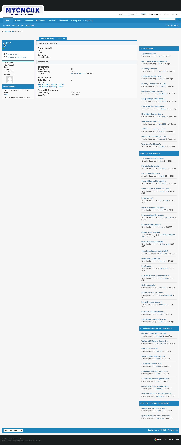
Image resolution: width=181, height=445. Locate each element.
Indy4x (162, 147)
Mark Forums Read (28, 25)
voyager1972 (164, 191)
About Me (61, 39)
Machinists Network (166, 439)
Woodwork (63, 21)
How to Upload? (147, 198)
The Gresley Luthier (167, 218)
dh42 (161, 210)
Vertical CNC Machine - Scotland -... (154, 341)
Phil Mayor (163, 254)
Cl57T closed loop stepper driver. (153, 129)
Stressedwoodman (165, 295)
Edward (158, 351)
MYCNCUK (162, 430)
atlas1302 (162, 71)
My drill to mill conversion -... (152, 114)
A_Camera (162, 109)
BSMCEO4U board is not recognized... (155, 276)
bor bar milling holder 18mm (151, 121)
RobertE (159, 389)
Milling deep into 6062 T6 (150, 259)
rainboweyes (160, 396)
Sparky (161, 79)
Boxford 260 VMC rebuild (150, 173)
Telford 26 (159, 411)
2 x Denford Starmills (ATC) (151, 76)
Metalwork (52, 21)
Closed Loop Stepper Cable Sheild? (154, 251)
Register (175, 14)
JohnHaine (163, 94)
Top (176, 430)
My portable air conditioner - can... (154, 136)
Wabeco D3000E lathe (149, 349)
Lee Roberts (164, 201)
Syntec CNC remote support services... (156, 416)
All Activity (6, 25)
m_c (160, 56)
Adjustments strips (148, 54)
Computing (88, 21)
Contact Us (152, 430)
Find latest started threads (16, 57)
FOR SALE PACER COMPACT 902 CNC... (156, 394)
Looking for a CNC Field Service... (154, 408)
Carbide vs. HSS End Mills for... (152, 312)
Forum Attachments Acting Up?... (153, 208)
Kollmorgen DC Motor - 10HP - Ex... (154, 371)
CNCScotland (161, 344)
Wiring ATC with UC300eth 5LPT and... (155, 189)
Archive (171, 430)
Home (7, 21)
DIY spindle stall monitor (150, 166)
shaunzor (162, 86)
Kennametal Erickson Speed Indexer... (155, 379)
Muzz (6, 95)
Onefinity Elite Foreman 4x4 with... (154, 84)
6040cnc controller (148, 285)
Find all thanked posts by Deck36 (51, 84)
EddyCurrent (164, 269)
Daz (161, 161)
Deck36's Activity (47, 39)
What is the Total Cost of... (151, 144)
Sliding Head (164, 244)
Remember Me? (154, 14)
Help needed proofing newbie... (152, 215)
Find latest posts (12, 54)
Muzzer (161, 131)
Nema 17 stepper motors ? (151, 302)
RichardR (162, 288)
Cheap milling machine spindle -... (153, 99)
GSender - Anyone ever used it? (153, 91)
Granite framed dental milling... (152, 242)
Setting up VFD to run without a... (153, 293)
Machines (29, 21)
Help (166, 14)
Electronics (40, 21)
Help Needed (146, 266)
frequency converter (149, 69)
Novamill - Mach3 (77, 74)
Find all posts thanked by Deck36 (51, 87)
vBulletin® (11, 439)
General (18, 21)
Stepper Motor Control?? (150, 232)
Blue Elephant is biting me (151, 225)
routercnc (163, 101)
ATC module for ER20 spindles (152, 158)
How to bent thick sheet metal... (153, 106)
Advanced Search (171, 25)
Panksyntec (160, 418)
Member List (9, 31)
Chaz (161, 314)
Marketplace (75, 21)
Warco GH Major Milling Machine (153, 356)
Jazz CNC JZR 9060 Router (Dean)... (155, 386)
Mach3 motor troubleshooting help (154, 61)
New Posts (15, 25)
